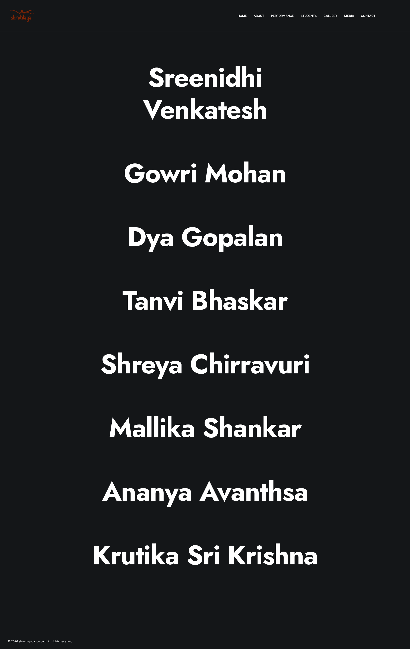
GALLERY (330, 16)
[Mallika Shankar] (205, 427)
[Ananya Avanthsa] (205, 491)
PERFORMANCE (282, 16)
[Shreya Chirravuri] (205, 364)
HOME (242, 16)
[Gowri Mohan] (205, 173)
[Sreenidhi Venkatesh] (205, 93)
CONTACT (368, 16)
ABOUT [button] (259, 16)
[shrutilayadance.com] (22, 16)
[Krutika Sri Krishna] (205, 555)
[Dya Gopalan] (205, 237)
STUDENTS (309, 16)
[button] (386, 15)
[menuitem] (242, 15)
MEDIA (349, 16)
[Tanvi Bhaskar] (205, 300)
